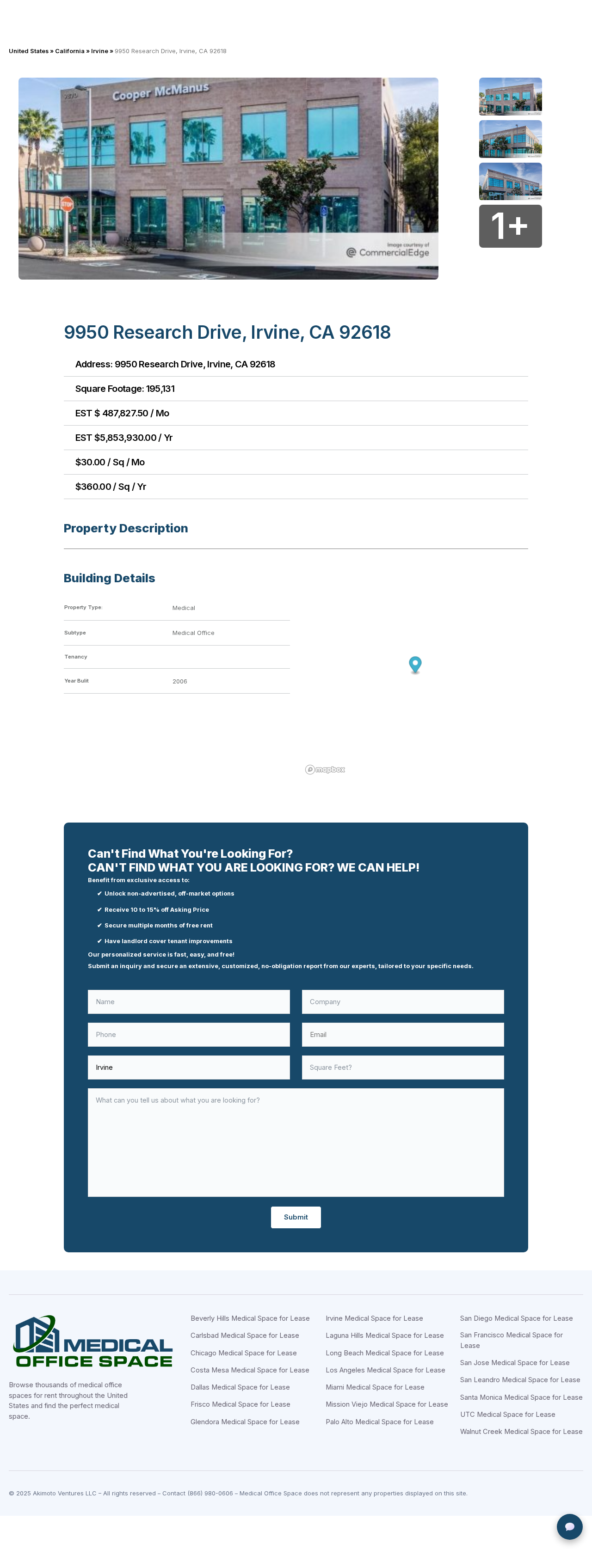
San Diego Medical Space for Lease (516, 1318)
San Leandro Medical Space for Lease (520, 1380)
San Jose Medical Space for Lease (515, 1363)
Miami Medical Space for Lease (375, 1387)
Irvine (99, 51)
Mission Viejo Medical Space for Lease (387, 1404)
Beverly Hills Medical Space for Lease (250, 1318)
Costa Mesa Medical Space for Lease (250, 1370)
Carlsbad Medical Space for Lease (245, 1335)
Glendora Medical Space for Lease (245, 1422)
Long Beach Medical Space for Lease (385, 1353)
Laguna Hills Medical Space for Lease (385, 1335)
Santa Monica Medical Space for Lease (521, 1397)
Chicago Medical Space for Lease (244, 1353)
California (70, 51)
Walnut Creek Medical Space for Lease (521, 1431)
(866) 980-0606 (210, 1493)
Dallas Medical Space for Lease (240, 1387)
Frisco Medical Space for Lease (240, 1404)
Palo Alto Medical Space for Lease (380, 1422)
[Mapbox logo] (325, 769)
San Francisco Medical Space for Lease (511, 1340)
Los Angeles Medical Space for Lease (385, 1370)
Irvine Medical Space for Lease (374, 1318)
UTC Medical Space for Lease (507, 1414)
